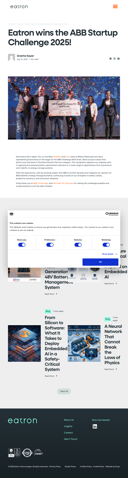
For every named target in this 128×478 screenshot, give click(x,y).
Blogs (20, 24)
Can (68, 157)
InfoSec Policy (86, 467)
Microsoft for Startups (63, 183)
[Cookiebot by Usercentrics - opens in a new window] (107, 214)
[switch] (50, 245)
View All (64, 391)
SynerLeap (43, 183)
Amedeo (57, 157)
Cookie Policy (98, 467)
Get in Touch (70, 439)
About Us (69, 420)
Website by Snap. (112, 467)
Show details (108, 254)
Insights (12, 24)
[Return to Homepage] (19, 6)
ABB (35, 183)
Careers (68, 433)
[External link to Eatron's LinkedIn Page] (95, 426)
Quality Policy (70, 467)
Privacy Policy (55, 467)
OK (100, 262)
